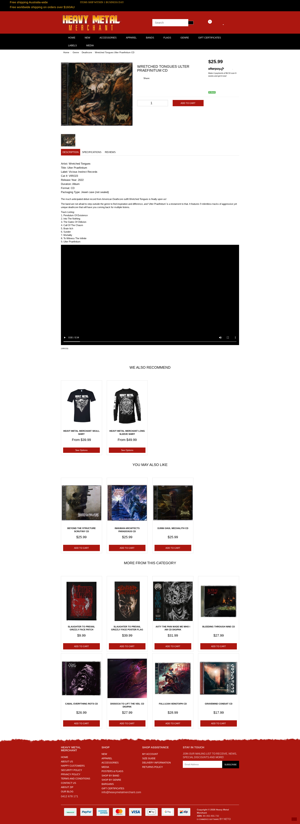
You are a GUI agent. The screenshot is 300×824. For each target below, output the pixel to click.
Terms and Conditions (75, 778)
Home (66, 52)
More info (228, 69)
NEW (104, 754)
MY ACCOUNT (150, 754)
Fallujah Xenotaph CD (173, 703)
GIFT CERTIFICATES (113, 788)
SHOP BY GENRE (111, 779)
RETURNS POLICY (152, 767)
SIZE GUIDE (148, 758)
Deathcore (87, 52)
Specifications (91, 152)
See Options (81, 450)
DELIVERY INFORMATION (156, 762)
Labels (72, 45)
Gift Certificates (209, 37)
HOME (71, 37)
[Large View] (68, 140)
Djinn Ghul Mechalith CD (173, 528)
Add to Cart (188, 103)
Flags (167, 37)
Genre (184, 37)
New (87, 37)
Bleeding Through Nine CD (218, 626)
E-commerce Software (208, 819)
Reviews (110, 152)
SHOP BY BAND (110, 775)
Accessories (108, 37)
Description (70, 152)
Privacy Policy (70, 774)
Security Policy (71, 770)
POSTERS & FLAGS (112, 771)
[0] (206, 24)
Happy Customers (73, 765)
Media (90, 45)
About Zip (67, 787)
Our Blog (67, 791)
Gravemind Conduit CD (218, 703)
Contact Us (68, 783)
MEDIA (105, 767)
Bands (150, 37)
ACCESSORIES (110, 762)
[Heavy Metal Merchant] (92, 22)
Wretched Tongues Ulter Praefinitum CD (114, 52)
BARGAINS (108, 784)
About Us (67, 761)
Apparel (131, 37)
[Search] (190, 22)
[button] (294, 819)
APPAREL (107, 758)
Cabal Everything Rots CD (81, 703)
